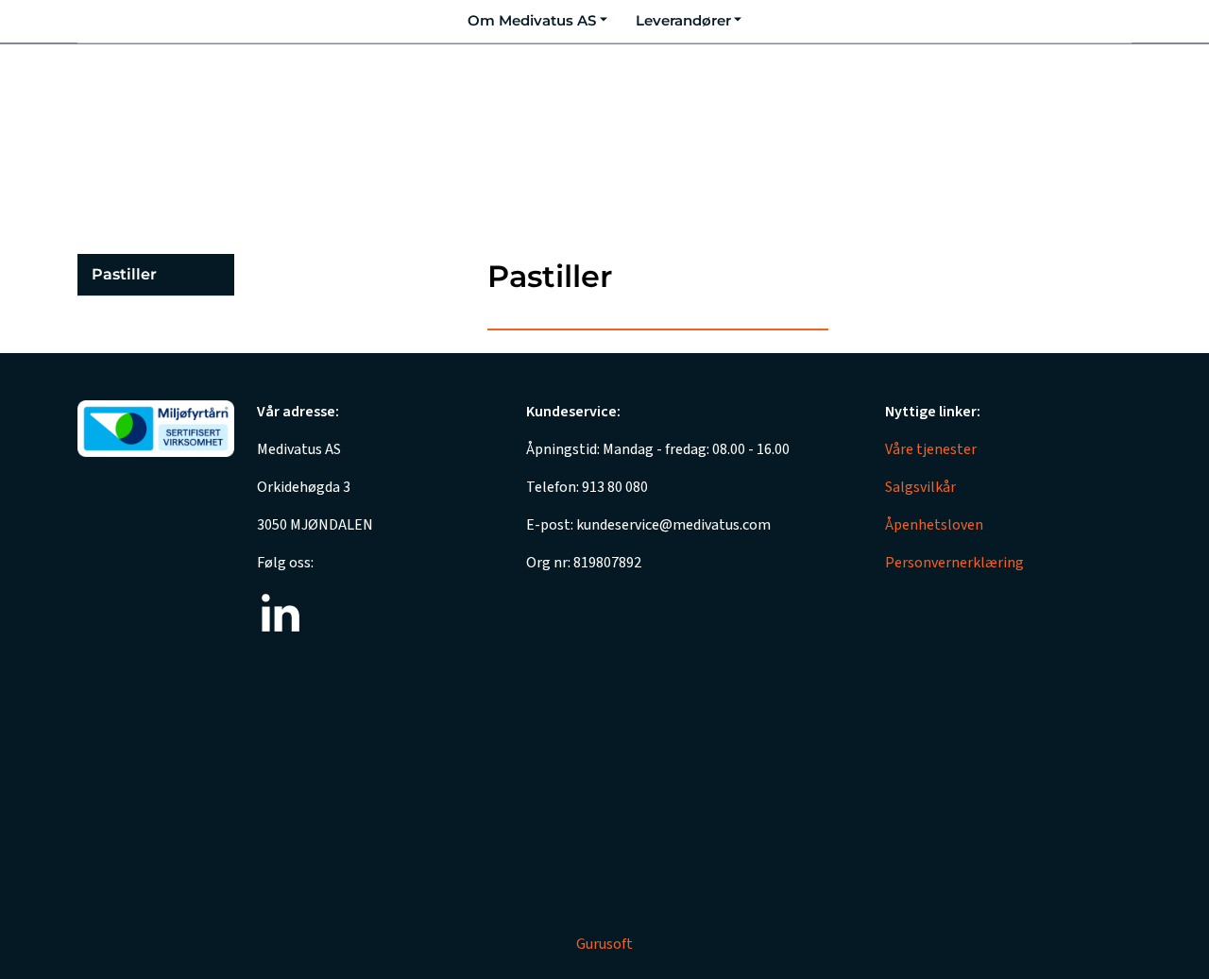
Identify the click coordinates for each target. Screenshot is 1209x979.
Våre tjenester (931, 449)
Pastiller (124, 274)
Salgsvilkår (920, 487)
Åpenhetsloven (934, 525)
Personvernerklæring (954, 562)
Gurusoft (604, 944)
